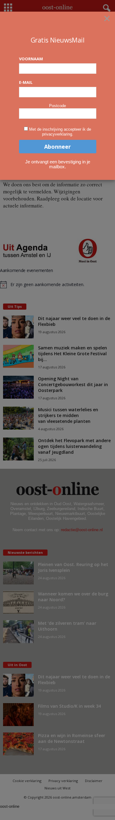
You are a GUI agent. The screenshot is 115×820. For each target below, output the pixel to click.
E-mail (26, 82)
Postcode (57, 105)
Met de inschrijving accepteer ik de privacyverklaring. (60, 131)
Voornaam (31, 58)
